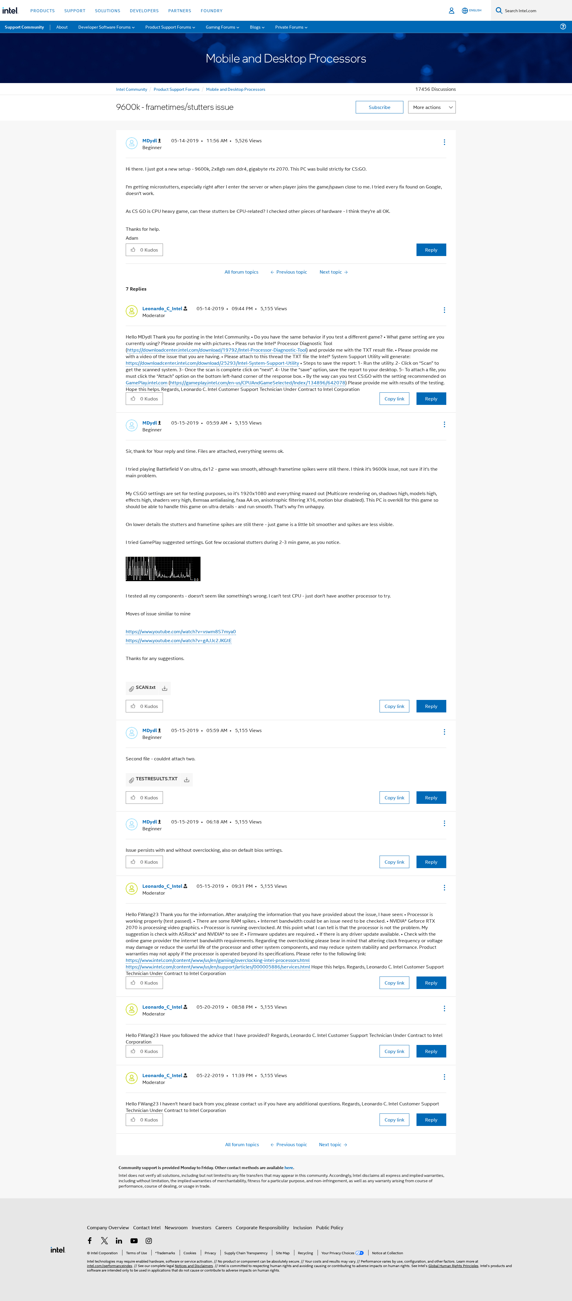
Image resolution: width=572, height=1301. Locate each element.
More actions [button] (427, 107)
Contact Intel (147, 1227)
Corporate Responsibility (262, 1227)
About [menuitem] (62, 27)
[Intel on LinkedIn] (119, 1241)
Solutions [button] (107, 10)
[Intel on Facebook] (90, 1241)
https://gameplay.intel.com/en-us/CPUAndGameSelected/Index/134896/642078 (257, 382)
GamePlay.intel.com (146, 382)
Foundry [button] (212, 10)
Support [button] (75, 10)
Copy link (394, 398)
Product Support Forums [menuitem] (168, 27)
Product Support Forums (177, 89)
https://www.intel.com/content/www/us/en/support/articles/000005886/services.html (218, 966)
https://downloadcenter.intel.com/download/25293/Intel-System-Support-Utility (212, 362)
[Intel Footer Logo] (58, 1249)
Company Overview (108, 1227)
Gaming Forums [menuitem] (220, 27)
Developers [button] (144, 10)
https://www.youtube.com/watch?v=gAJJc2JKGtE (178, 640)
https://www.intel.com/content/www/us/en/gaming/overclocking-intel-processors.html (218, 960)
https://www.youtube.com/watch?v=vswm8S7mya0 (181, 631)
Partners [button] (179, 10)
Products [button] (42, 10)
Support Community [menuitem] (24, 27)
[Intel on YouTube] (134, 1241)
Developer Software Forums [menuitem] (104, 27)
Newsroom (176, 1227)
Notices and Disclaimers (194, 1265)
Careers (223, 1227)
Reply (431, 249)
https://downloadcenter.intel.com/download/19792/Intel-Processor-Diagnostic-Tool (216, 349)
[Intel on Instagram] (149, 1241)
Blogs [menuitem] (255, 27)
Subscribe (380, 107)
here (289, 1167)
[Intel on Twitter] (105, 1241)
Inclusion (302, 1227)
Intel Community (131, 89)
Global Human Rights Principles (453, 1265)
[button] (444, 142)
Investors (201, 1227)
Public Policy (329, 1227)
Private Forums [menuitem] (289, 27)
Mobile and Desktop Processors (235, 89)
